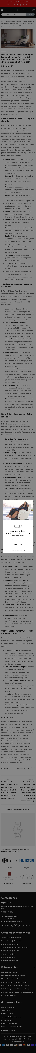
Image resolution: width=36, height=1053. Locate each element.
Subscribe (18, 544)
